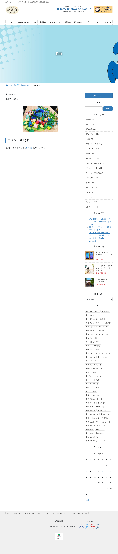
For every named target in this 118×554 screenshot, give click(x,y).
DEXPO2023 (93, 311)
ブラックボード (94, 376)
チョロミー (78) (91, 202)
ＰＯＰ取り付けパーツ (96, 441)
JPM (106, 311)
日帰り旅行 (104, 410)
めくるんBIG (93, 342)
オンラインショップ (60, 513)
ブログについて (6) (92, 158)
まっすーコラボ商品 (96, 330)
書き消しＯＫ (93, 418)
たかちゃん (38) (91, 197)
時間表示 (107, 414)
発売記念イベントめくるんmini (99, 422)
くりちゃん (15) (91, 192)
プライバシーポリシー (79, 513)
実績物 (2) (89, 139)
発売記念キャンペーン (96, 426)
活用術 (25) (90, 153)
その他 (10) (90, 183)
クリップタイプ (94, 365)
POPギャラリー (94, 315)
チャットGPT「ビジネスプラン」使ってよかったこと (104, 268)
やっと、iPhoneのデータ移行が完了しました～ (104, 254)
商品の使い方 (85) (92, 134)
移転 (100, 429)
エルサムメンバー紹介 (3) (95, 163)
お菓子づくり (93, 323)
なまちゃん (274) (92, 207)
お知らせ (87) (90, 119)
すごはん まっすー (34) (94, 168)
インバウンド (93, 349)
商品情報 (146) (91, 129)
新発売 (91, 410)
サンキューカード (95, 368)
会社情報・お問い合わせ (32, 513)
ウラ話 (91, 357)
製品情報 (17, 513)
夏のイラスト (93, 395)
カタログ (92, 361)
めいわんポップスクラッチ (98, 334)
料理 (90, 407)
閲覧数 (101, 433)
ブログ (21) (90, 124)
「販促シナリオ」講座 (96, 319)
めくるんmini (94, 346)
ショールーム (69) (92, 148)
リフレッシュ (93, 387)
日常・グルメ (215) (93, 178)
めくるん (92, 338)
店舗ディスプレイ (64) (94, 144)
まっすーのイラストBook (98, 327)
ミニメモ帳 (93, 384)
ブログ (47, 513)
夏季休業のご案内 (95, 399)
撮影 (102, 403)
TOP (8, 513)
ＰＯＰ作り (93, 437)
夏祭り (91, 403)
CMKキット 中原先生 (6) (94, 173)
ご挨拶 (107, 323)
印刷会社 (92, 391)
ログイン (29, 148)
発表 (90, 429)
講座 (90, 433)
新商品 (101, 407)
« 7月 (87, 500)
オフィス (104, 357)
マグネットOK (94, 380)
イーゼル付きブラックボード (99, 353)
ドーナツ (92, 372)
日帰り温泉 (93, 414)
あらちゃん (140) (92, 187)
